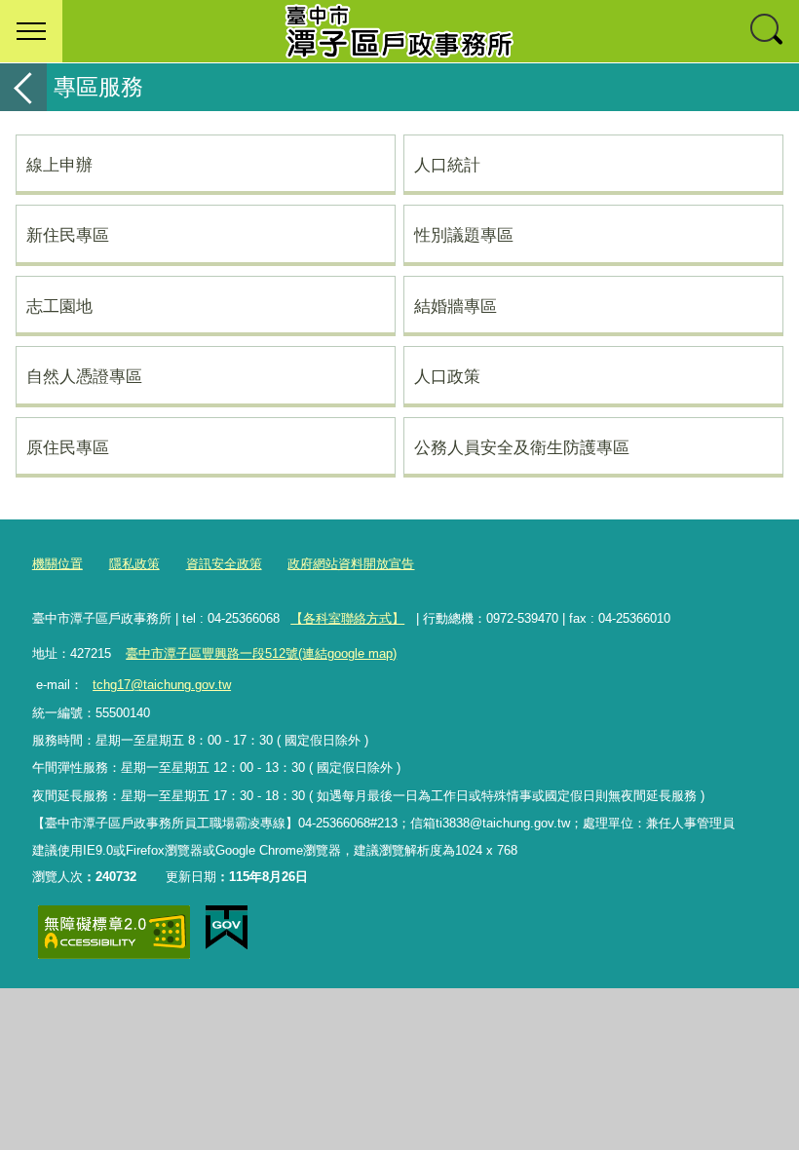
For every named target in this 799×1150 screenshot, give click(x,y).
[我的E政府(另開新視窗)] (226, 927)
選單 (31, 31)
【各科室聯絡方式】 (347, 618)
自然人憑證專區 (84, 376)
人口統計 (447, 164)
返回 (23, 87)
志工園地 (59, 306)
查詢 (768, 31)
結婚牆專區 (455, 306)
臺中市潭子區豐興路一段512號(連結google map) (261, 653)
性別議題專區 (464, 235)
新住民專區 (67, 235)
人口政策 (447, 376)
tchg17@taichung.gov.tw (162, 684)
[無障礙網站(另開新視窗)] (114, 932)
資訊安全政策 (224, 563)
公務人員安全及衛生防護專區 (521, 447)
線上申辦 (59, 164)
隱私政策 (134, 563)
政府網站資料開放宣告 (350, 563)
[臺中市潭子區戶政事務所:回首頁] (399, 31)
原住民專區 (67, 447)
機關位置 (57, 563)
